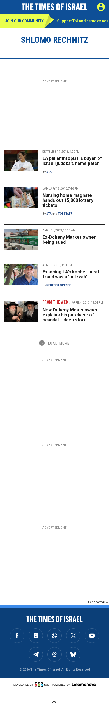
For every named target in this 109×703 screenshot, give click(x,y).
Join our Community (24, 21)
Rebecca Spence (58, 285)
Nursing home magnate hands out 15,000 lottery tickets (67, 200)
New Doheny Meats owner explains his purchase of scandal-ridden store (70, 315)
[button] (101, 7)
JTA (49, 171)
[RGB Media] (43, 684)
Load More (59, 343)
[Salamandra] (84, 684)
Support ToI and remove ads (83, 21)
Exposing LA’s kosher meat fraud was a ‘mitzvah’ (70, 274)
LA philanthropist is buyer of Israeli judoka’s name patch (72, 161)
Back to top (96, 602)
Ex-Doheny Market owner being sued (69, 240)
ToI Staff (65, 213)
